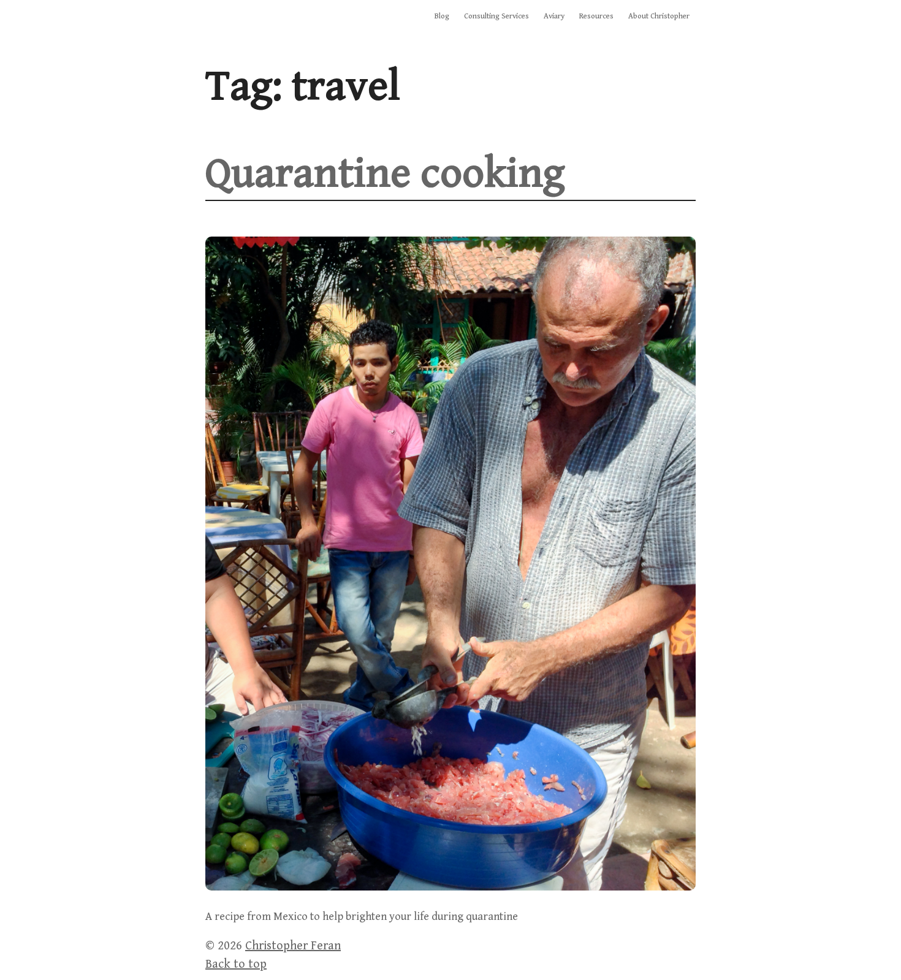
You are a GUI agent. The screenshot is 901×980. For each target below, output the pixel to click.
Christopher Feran (293, 946)
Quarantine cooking (385, 174)
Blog (442, 16)
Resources (596, 16)
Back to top (236, 964)
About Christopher (659, 16)
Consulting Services (496, 16)
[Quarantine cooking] (450, 887)
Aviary (554, 16)
